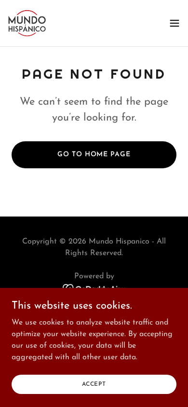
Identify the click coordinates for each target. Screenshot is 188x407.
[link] (27, 23)
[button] (174, 23)
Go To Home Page (93, 154)
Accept (94, 384)
